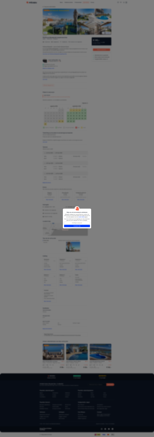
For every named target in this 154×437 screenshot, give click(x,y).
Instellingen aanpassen (77, 222)
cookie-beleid (81, 217)
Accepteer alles (77, 226)
